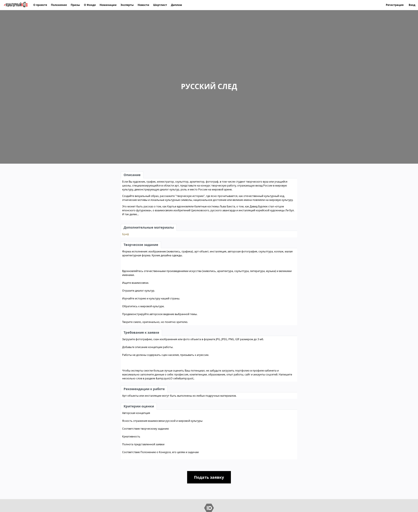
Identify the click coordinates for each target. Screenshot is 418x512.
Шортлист (160, 5)
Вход (412, 5)
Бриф (125, 234)
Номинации (108, 5)
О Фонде (90, 5)
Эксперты (127, 5)
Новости (143, 5)
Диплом (176, 5)
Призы (75, 5)
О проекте (40, 5)
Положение (59, 5)
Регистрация (394, 5)
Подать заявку (209, 477)
